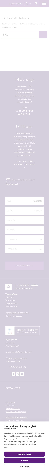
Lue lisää (7, 447)
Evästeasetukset (24, 467)
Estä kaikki (24, 460)
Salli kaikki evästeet (24, 454)
